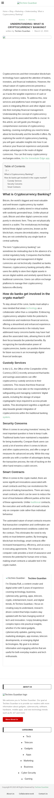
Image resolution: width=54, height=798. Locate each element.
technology (31, 308)
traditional (35, 502)
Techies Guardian (22, 31)
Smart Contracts (14, 187)
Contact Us (43, 794)
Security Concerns (14, 184)
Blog (11, 11)
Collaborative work (26, 794)
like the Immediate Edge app (35, 158)
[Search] (51, 3)
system (6, 417)
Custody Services (14, 181)
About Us (10, 794)
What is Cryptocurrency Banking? (19, 174)
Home (5, 11)
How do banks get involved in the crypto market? (25, 178)
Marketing (19, 11)
